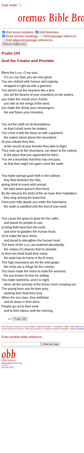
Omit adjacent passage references (29, 40)
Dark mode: (10, 5)
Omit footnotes (49, 32)
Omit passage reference (59, 36)
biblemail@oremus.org (11, 363)
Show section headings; (22, 36)
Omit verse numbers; (19, 32)
